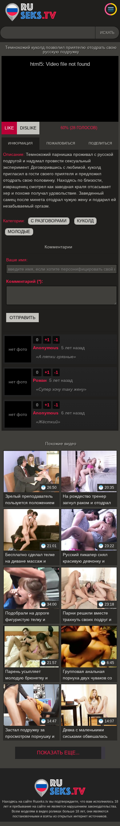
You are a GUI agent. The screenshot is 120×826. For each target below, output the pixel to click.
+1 (47, 339)
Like (9, 127)
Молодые (19, 231)
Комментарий (21, 281)
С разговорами (48, 220)
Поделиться (100, 143)
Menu (111, 9)
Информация (20, 143)
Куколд (85, 220)
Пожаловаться (60, 143)
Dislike (28, 127)
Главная (31, 12)
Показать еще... (58, 752)
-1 (56, 339)
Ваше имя (16, 259)
